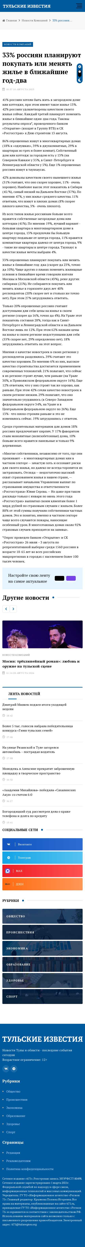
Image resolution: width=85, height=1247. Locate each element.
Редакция (13, 1152)
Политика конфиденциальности (30, 1169)
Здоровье (13, 1123)
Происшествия (16, 1099)
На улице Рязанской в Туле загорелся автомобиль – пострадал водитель (30, 749)
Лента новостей (24, 694)
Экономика (14, 1107)
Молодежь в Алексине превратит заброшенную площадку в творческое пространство (38, 770)
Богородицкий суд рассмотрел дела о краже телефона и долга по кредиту (36, 813)
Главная (11, 20)
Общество (13, 1091)
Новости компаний (35, 20)
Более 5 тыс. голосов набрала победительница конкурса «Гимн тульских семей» (37, 728)
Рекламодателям (18, 1160)
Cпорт (10, 1132)
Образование (15, 1115)
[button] (5, 609)
